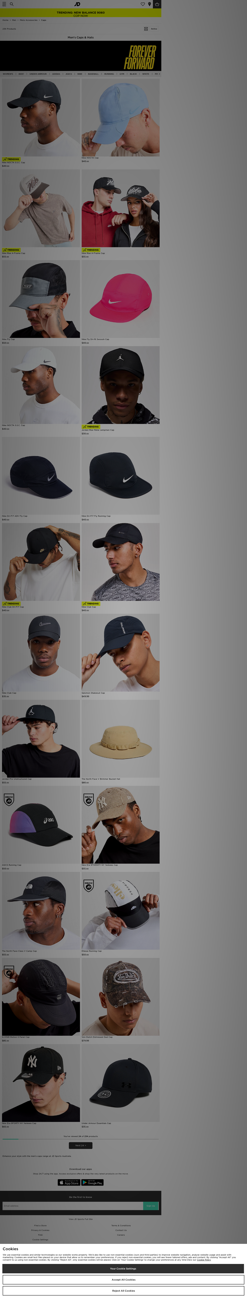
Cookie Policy (204, 1260)
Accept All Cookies (123, 1279)
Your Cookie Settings (123, 1268)
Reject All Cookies (123, 1290)
